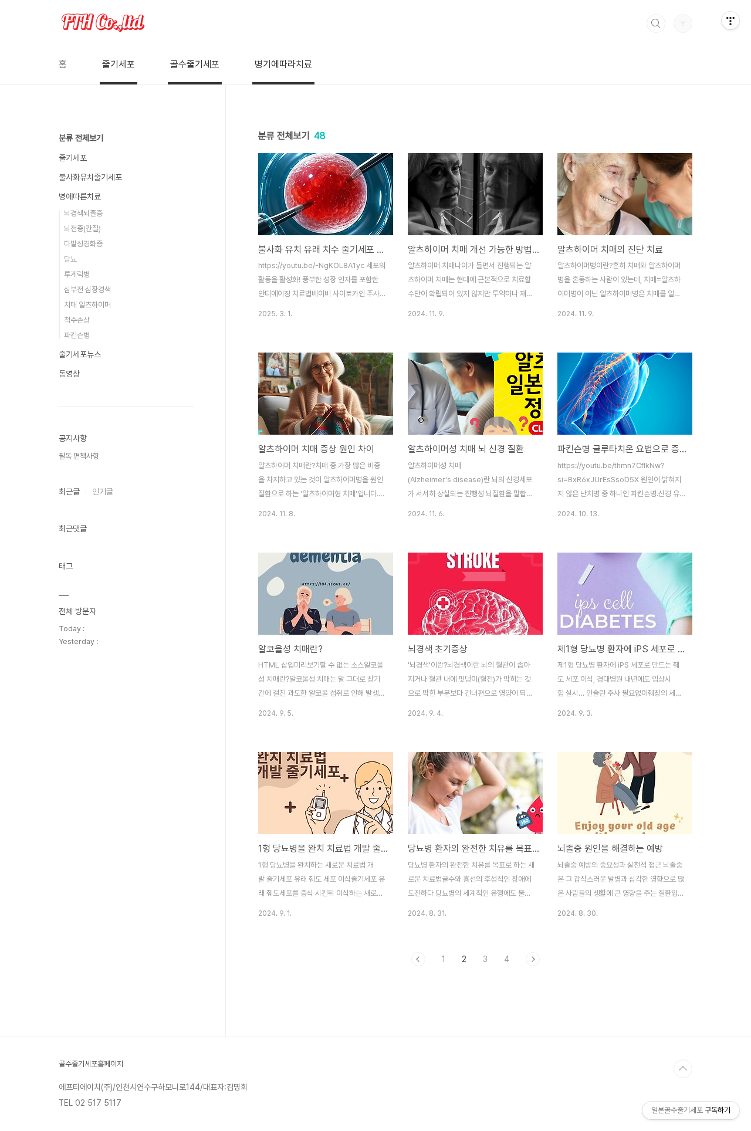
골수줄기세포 (194, 64)
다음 (533, 959)
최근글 (69, 491)
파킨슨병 (77, 335)
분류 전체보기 (81, 138)
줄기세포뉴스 (80, 354)
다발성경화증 (83, 243)
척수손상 (77, 320)
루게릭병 (77, 274)
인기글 (102, 491)
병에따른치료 (80, 196)
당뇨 (70, 259)
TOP (683, 1068)
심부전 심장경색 (87, 289)
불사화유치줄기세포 (90, 177)
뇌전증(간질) (82, 228)
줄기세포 (118, 64)
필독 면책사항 (79, 456)
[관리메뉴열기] (730, 20)
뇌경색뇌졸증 (83, 213)
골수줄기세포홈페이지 (91, 1063)
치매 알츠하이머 (87, 304)
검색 (656, 23)
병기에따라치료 (283, 64)
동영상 (69, 373)
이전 (418, 959)
